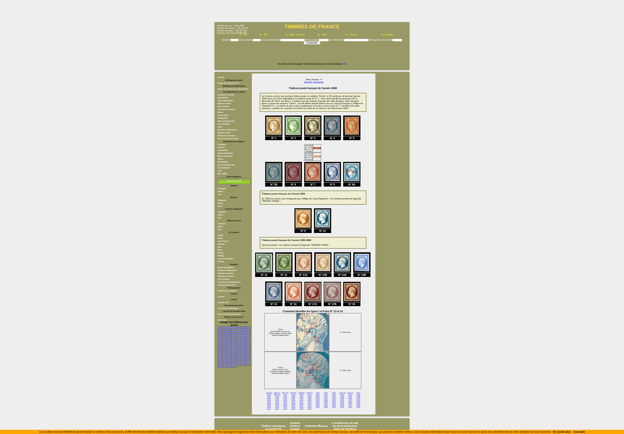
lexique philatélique (226, 267)
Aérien (220, 112)
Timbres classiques (273, 426)
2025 (301, 409)
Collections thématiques (228, 308)
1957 (248, 347)
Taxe (219, 194)
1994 (225, 359)
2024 (234, 366)
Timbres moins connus (234, 181)
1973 (225, 353)
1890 (243, 331)
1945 (225, 345)
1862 (248, 328)
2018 (238, 365)
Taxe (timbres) (224, 124)
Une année (312, 39)
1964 (248, 349)
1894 (225, 333)
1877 (220, 331)
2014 (220, 365)
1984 (243, 355)
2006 (248, 361)
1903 (248, 333)
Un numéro (246, 39)
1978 (248, 353)
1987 (225, 357)
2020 (248, 365)
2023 (229, 366)
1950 (248, 345)
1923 (220, 339)
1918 (229, 337)
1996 (234, 359)
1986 (220, 357)
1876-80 (293, 393)
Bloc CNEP (222, 174)
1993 (220, 359)
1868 (225, 329)
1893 (220, 333)
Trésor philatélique (226, 101)
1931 (225, 341)
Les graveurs (273, 429)
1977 (243, 353)
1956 (243, 347)
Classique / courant (226, 95)
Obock (220, 253)
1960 (229, 349)
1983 (238, 355)
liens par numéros (345, 429)
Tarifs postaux (224, 279)
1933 (234, 341)
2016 (229, 365)
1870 (234, 329)
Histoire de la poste (226, 276)
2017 (234, 365)
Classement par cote (226, 285)
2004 (238, 361)
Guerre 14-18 (223, 115)
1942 (243, 343)
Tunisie (221, 262)
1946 (229, 345)
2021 (220, 366)
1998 (243, 359)
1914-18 (342, 393)
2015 (225, 365)
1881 (234, 331)
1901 (238, 333)
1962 (238, 349)
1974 (229, 353)
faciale (226, 39)
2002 (229, 361)
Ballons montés (224, 103)
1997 (238, 359)
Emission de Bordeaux (227, 130)
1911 (238, 335)
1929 (248, 339)
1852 (229, 328)
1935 (243, 341)
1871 (238, 329)
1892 (248, 331)
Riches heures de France (228, 139)
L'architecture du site (345, 423)
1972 (220, 353)
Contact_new (223, 302)
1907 (225, 335)
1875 (243, 329)
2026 (310, 409)
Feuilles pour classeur (227, 291)
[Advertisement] (312, 12)
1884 (238, 331)
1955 (238, 347)
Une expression (270, 39)
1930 (220, 341)
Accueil (221, 77)
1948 (238, 345)
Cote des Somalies (226, 259)
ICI (345, 63)
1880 (229, 331)
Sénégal (221, 256)
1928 (243, 339)
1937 (220, 343)
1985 (248, 355)
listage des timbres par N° (229, 83)
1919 (234, 337)
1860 (243, 328)
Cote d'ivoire (223, 241)
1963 (243, 349)
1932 (229, 341)
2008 (225, 363)
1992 (248, 357)
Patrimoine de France (227, 136)
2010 (234, 363)
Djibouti (221, 244)
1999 (248, 359)
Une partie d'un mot (380, 39)
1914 (243, 335)
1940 (234, 343)
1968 (234, 351)
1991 (243, 357)
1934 (238, 341)
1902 (243, 333)
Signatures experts (226, 273)
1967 (229, 351)
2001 (225, 361)
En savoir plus (562, 431)
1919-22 (350, 393)
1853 (234, 328)
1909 (234, 335)
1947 (234, 345)
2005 (243, 361)
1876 (248, 329)
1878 (225, 331)
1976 (238, 353)
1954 (234, 347)
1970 (243, 351)
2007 (220, 363)
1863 (220, 329)
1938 (225, 343)
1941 (238, 343)
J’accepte (579, 431)
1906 (220, 335)
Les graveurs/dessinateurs (229, 282)
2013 (248, 363)
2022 (225, 366)
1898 (229, 333)
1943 (248, 343)
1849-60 (269, 393)
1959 (225, 349)
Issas (220, 247)
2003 (234, 361)
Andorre (295, 426)
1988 (229, 357)
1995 (229, 359)
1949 (243, 345)
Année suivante (313, 82)
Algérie (221, 235)
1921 (243, 337)
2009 (229, 363)
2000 (220, 361)
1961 (234, 349)
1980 (225, 355)
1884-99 (301, 393)
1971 (248, 351)
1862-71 (277, 393)
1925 (229, 339)
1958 (220, 349)
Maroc (220, 250)
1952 (225, 347)
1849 (220, 328)
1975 (234, 353)
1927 (238, 339)
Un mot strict (336, 39)
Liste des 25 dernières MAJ (229, 314)
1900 (234, 333)
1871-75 (285, 393)
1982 (234, 355)
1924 (225, 339)
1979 (220, 355)
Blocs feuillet (223, 106)
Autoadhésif (223, 98)
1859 (238, 328)
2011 (238, 363)
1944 (220, 345)
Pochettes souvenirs (226, 109)
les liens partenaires (345, 426)
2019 (243, 365)
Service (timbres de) (226, 121)
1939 (229, 343)
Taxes (220, 206)
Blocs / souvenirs (225, 156)
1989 (234, 357)
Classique (222, 144)
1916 (220, 337)
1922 (248, 337)
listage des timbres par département (233, 89)
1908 (229, 335)
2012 (243, 363)
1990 (238, 357)
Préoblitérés (223, 118)
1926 (234, 339)
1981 (229, 355)
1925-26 (277, 395)
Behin (220, 238)
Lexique (295, 429)
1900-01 (309, 393)
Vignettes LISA (224, 133)
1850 (225, 328)
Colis (220, 127)
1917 (225, 337)
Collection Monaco (316, 426)
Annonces (222, 320)
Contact (221, 297)
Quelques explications (227, 270)
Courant (221, 147)
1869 (229, 329)
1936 (248, 341)
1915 (248, 335)
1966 (225, 351)
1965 (220, 351)
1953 (229, 347)
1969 (238, 351)
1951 (220, 347)
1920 (238, 337)
